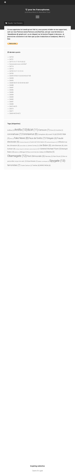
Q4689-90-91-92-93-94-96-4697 (19, 83)
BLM (33, 129)
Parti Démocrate (36, 156)
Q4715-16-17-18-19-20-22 (17, 61)
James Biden (23, 145)
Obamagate (17, 155)
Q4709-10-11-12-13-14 (16, 71)
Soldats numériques (43, 161)
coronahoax (14, 134)
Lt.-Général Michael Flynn (49, 149)
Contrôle (59, 130)
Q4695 (11, 80)
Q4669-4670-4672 (15, 113)
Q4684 (11, 94)
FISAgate (51, 138)
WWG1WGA (45, 165)
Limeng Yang (19, 149)
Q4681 (11, 101)
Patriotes (49, 156)
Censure (44, 130)
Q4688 (11, 85)
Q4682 (11, 99)
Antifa (20, 129)
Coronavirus (30, 134)
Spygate (57, 160)
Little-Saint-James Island (31, 149)
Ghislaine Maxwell (24, 142)
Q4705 (11, 73)
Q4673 (11, 109)
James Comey (33, 145)
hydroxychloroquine (52, 142)
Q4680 (11, 104)
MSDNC (17, 152)
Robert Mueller (32, 161)
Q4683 (11, 97)
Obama (50, 152)
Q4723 (11, 57)
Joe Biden (45, 145)
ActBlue (10, 130)
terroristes (13, 165)
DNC (12, 138)
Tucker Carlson (26, 165)
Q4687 (11, 87)
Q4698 (11, 78)
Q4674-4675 (13, 106)
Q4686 (11, 90)
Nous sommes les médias (36, 152)
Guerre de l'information (38, 142)
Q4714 (11, 66)
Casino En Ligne (37, 471)
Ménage (23, 152)
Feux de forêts (37, 138)
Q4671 (11, 111)
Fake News (21, 138)
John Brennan (57, 145)
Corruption (43, 134)
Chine (52, 130)
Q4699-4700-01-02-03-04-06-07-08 (20, 76)
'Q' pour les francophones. (37, 9)
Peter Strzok (57, 156)
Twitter (36, 165)
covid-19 (52, 134)
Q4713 (11, 69)
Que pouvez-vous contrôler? (18, 64)
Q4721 (11, 59)
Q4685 (11, 92)
